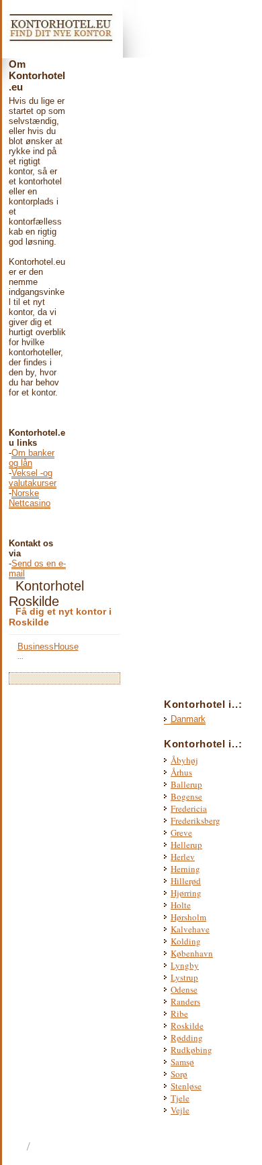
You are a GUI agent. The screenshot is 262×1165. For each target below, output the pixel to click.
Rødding (187, 1038)
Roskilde (187, 1026)
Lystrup (184, 977)
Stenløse (186, 1086)
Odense (184, 989)
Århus (181, 772)
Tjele (180, 1098)
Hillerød (186, 881)
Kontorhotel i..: (203, 743)
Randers (185, 1001)
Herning (185, 869)
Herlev (183, 857)
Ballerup (186, 784)
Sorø (179, 1074)
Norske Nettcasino (29, 498)
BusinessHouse (48, 646)
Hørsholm (188, 917)
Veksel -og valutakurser (32, 478)
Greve (181, 832)
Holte (181, 905)
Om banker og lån (31, 458)
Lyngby (185, 965)
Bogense (186, 796)
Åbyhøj (184, 760)
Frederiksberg (195, 820)
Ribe (179, 1013)
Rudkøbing (191, 1050)
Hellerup (186, 845)
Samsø (182, 1062)
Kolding (186, 941)
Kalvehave (190, 929)
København (192, 953)
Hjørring (186, 893)
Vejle (180, 1110)
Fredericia (189, 808)
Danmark (188, 719)
